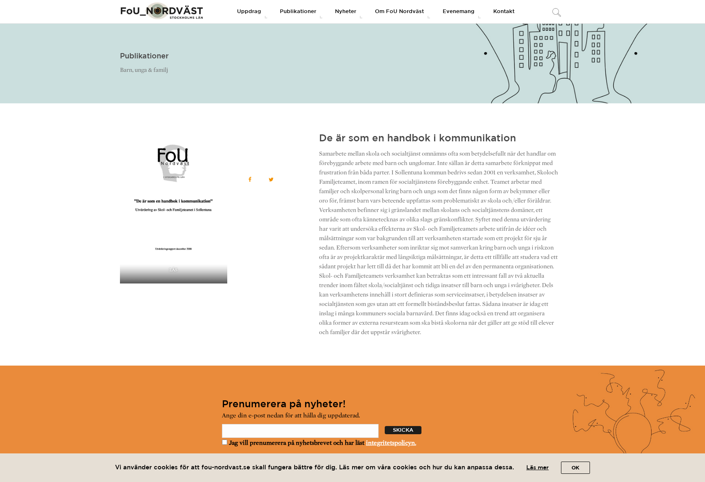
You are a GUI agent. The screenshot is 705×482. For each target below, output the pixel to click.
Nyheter (345, 11)
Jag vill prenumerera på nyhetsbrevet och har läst (321, 442)
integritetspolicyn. (391, 442)
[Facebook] (250, 179)
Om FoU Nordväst (399, 11)
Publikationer (298, 11)
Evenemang (458, 11)
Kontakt (503, 11)
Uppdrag (249, 11)
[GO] (556, 13)
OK (575, 468)
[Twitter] (271, 179)
